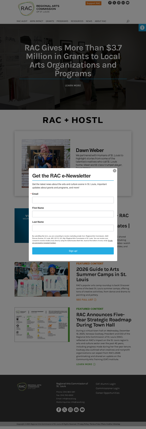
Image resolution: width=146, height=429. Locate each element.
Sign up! (73, 250)
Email (35, 194)
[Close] (114, 170)
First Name (38, 208)
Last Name (38, 222)
